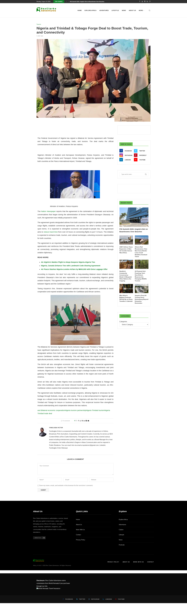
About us (132, 10)
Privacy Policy (80, 540)
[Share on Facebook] (78, 420)
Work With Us (80, 529)
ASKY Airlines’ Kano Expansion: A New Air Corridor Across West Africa (126, 249)
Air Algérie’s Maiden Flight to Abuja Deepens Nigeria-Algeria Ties (68, 262)
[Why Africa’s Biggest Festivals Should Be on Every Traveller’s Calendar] (126, 288)
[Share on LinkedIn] (84, 420)
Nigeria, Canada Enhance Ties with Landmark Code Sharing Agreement (70, 266)
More (141, 10)
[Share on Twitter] (80, 421)
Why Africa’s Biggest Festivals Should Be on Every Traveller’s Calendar (126, 298)
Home (80, 10)
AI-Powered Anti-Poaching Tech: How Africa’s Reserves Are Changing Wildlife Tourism (141, 276)
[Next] (68, 1)
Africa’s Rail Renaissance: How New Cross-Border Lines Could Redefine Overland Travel (141, 251)
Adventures (104, 10)
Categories (123, 321)
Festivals (122, 545)
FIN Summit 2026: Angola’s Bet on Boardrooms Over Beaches (87, 1)
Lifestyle (115, 10)
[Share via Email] (88, 420)
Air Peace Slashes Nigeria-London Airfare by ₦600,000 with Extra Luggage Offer (74, 269)
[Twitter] (142, 1)
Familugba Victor (56, 427)
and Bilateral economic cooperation (51, 410)
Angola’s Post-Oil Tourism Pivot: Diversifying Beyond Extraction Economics (141, 299)
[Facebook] (139, 1)
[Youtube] (149, 1)
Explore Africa (90, 10)
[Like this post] (76, 420)
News (124, 10)
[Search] (149, 10)
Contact (78, 535)
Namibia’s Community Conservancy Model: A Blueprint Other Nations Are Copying (125, 276)
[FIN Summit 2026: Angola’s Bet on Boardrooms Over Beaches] (133, 217)
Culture (121, 529)
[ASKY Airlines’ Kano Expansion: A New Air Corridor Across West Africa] (126, 240)
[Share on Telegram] (86, 420)
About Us (79, 524)
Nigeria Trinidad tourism (95, 410)
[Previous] (66, 1)
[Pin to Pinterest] (82, 420)
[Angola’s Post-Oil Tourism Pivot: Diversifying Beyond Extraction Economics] (141, 288)
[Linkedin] (147, 1)
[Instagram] (144, 1)
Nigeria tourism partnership (75, 410)
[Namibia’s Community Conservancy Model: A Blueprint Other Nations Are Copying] (126, 264)
